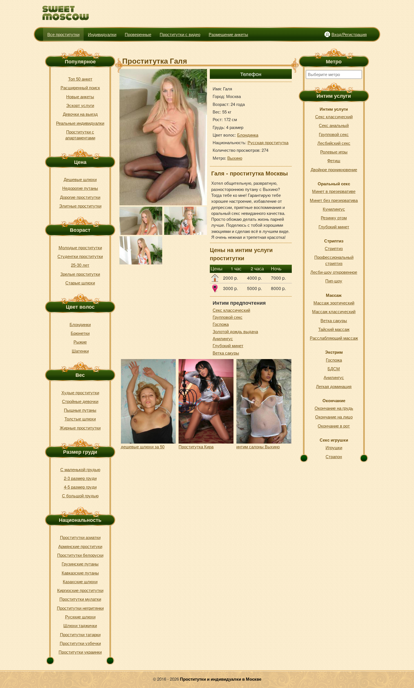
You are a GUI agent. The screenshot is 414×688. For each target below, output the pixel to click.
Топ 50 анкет (80, 79)
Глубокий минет (228, 345)
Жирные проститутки (80, 428)
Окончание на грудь (334, 408)
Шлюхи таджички (80, 625)
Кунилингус (334, 209)
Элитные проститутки (80, 206)
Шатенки (80, 351)
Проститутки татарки (80, 634)
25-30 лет (80, 265)
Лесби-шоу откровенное (333, 272)
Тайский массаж (334, 329)
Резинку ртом (334, 218)
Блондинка (247, 135)
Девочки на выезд (80, 114)
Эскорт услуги (80, 105)
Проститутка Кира (196, 446)
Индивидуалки (102, 34)
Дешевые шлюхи (80, 179)
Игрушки (334, 447)
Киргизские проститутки (80, 590)
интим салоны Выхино (258, 446)
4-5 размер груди (80, 487)
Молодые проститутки (80, 247)
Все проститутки (63, 34)
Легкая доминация (333, 386)
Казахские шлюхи (80, 581)
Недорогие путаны (80, 188)
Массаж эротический (333, 303)
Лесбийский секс (333, 143)
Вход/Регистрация (349, 34)
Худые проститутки (80, 392)
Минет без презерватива (334, 200)
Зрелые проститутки (80, 274)
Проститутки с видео (180, 34)
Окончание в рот (334, 426)
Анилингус (223, 338)
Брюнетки (80, 333)
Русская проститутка (268, 142)
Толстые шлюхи (80, 419)
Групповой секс (227, 317)
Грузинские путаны (80, 564)
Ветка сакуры (226, 353)
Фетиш (333, 160)
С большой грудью (80, 495)
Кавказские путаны (80, 573)
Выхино (234, 158)
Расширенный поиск (80, 87)
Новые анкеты (80, 96)
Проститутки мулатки (80, 599)
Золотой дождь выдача (235, 331)
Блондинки (80, 324)
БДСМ (334, 368)
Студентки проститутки (80, 256)
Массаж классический (333, 311)
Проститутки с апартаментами (80, 135)
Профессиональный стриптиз (333, 260)
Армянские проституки (80, 546)
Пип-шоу (333, 281)
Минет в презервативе (333, 191)
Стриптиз (334, 248)
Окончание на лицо (334, 417)
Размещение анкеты (228, 34)
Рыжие (80, 342)
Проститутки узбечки (80, 643)
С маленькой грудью (80, 469)
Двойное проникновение (334, 169)
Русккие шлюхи (80, 617)
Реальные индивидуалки (80, 123)
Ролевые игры (334, 152)
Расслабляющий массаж (334, 338)
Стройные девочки (80, 401)
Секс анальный (334, 125)
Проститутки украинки (80, 652)
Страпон (334, 456)
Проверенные (138, 34)
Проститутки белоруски (80, 555)
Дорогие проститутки (80, 197)
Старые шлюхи (80, 283)
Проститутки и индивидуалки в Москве (220, 679)
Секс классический (231, 310)
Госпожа (221, 324)
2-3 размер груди (80, 478)
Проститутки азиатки (80, 537)
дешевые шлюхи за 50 (142, 446)
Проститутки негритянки (80, 608)
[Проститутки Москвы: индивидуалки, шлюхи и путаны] (65, 13)
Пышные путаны (80, 410)
